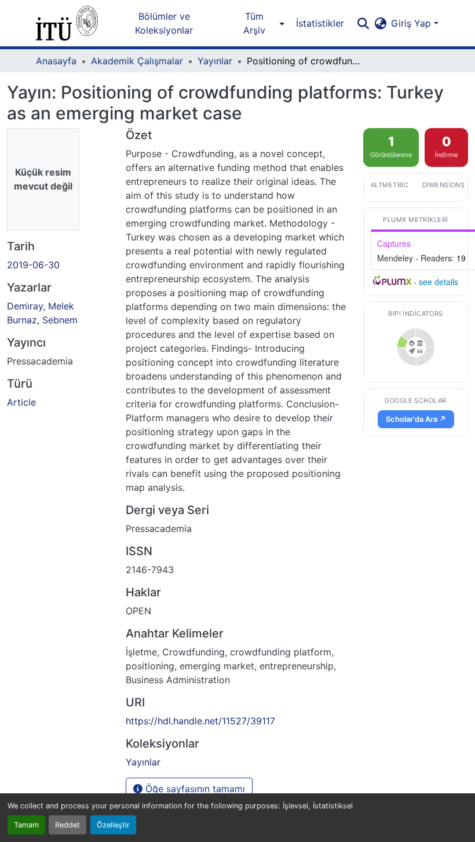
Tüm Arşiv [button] (254, 23)
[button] (67, 23)
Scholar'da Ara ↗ (416, 419)
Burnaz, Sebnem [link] (42, 320)
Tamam (26, 825)
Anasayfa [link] (56, 61)
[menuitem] (257, 23)
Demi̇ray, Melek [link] (40, 306)
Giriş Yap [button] (412, 23)
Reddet (67, 825)
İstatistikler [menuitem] (320, 23)
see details (438, 281)
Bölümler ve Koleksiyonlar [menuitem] (164, 23)
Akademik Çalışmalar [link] (137, 61)
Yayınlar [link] (215, 61)
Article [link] (21, 402)
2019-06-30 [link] (33, 265)
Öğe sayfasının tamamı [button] (193, 788)
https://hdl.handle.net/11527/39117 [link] (200, 721)
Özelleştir (113, 825)
